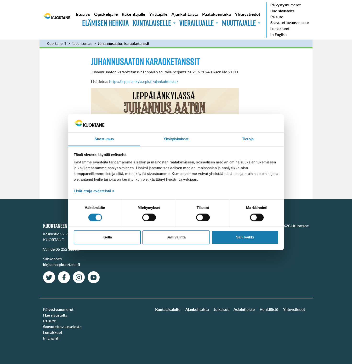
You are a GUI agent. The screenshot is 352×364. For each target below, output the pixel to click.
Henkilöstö (269, 309)
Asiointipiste (244, 309)
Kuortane (56, 19)
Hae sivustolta (282, 10)
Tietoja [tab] (248, 139)
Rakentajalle (133, 14)
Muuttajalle (239, 22)
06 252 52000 (67, 249)
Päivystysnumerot (285, 4)
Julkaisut (221, 309)
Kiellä (107, 237)
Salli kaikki (245, 237)
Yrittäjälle (158, 14)
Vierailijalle (196, 22)
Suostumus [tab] (104, 139)
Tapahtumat (82, 43)
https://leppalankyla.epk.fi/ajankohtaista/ (143, 81)
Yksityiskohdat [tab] (176, 139)
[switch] (149, 217)
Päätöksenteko (216, 14)
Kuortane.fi (56, 43)
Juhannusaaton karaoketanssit (123, 43)
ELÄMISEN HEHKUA (105, 22)
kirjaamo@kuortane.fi (61, 264)
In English (278, 34)
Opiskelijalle (106, 14)
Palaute (276, 16)
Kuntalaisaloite (168, 309)
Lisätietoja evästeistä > (94, 191)
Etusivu (83, 14)
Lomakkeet (280, 28)
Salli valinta (176, 237)
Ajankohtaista (184, 14)
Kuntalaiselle (152, 22)
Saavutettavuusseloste (289, 22)
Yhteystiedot (247, 14)
